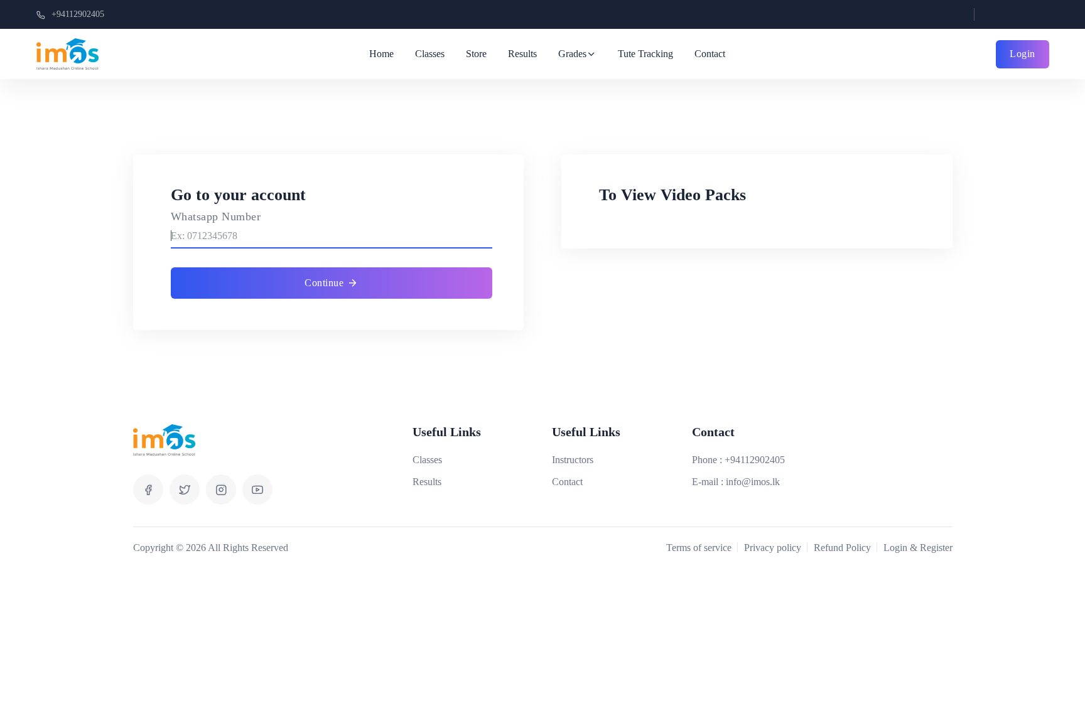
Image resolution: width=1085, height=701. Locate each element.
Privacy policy (772, 547)
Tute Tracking (645, 53)
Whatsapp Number (216, 216)
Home (381, 53)
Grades (572, 53)
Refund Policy (842, 547)
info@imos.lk (753, 481)
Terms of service (698, 547)
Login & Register (918, 547)
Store (476, 53)
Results (522, 53)
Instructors (572, 459)
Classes (430, 53)
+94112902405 (77, 14)
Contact (709, 53)
